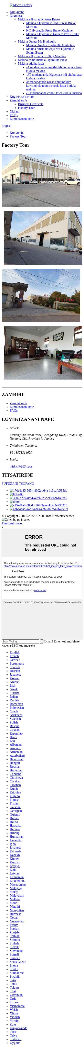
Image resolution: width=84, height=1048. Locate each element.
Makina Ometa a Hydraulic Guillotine (50, 45)
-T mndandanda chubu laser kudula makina (54, 93)
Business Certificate (30, 104)
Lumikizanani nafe (22, 119)
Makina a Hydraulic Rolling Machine (42, 56)
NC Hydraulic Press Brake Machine (49, 30)
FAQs (14, 115)
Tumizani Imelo (12, 523)
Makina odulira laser (31, 63)
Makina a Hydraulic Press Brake (39, 19)
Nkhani (14, 111)
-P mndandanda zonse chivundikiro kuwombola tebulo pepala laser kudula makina (51, 85)
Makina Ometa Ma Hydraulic (37, 41)
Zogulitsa (16, 15)
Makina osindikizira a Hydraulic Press (42, 60)
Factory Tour (26, 107)
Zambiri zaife (18, 100)
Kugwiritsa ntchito (22, 96)
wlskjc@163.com (21, 466)
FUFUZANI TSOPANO (18, 483)
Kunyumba (17, 12)
